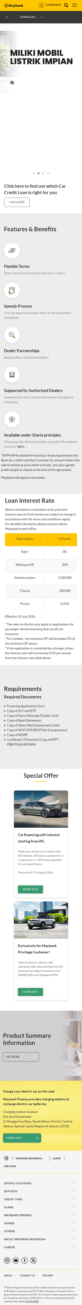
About (8, 1275)
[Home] (6, 1158)
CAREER (9, 1247)
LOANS (57, 1158)
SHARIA (9, 1223)
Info (21, 446)
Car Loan (10, 1166)
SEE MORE (13, 1056)
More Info (30, 889)
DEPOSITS (11, 1191)
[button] (33, 173)
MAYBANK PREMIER (18, 1215)
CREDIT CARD (13, 1199)
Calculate (17, 202)
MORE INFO (14, 1137)
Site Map (47, 1275)
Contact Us (27, 1275)
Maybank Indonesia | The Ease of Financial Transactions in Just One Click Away (31, 1158)
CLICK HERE (32, 1301)
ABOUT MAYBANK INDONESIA (25, 1239)
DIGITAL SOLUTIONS (17, 1183)
